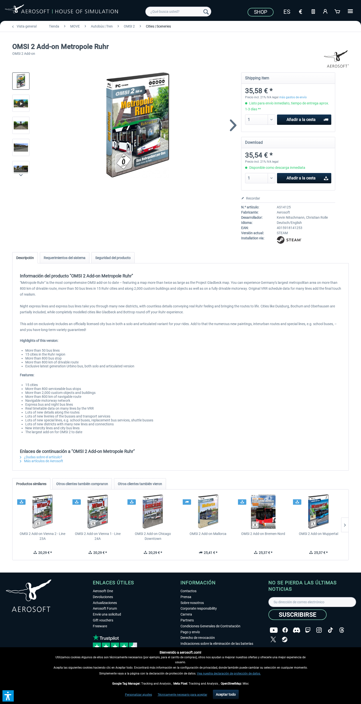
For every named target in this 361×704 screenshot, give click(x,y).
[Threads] (341, 630)
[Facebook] (285, 630)
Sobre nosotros (192, 603)
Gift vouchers (103, 620)
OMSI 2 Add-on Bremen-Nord (263, 534)
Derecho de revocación (197, 638)
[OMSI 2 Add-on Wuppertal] (318, 511)
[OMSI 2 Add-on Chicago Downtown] (153, 511)
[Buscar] (206, 11)
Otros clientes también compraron (82, 484)
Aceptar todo (226, 694)
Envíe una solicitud (107, 614)
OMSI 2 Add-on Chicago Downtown (153, 536)
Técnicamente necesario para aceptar (182, 694)
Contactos (188, 591)
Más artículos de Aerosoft (43, 461)
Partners (187, 620)
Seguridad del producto (113, 258)
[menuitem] (178, 11)
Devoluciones (103, 597)
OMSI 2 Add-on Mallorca (208, 534)
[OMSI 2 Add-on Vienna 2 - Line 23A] (42, 511)
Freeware (100, 626)
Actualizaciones (105, 603)
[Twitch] (307, 630)
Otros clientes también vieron (140, 484)
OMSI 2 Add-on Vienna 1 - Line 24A (98, 536)
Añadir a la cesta (301, 119)
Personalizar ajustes (138, 694)
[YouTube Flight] (274, 630)
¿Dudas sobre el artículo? (42, 457)
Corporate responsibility (198, 608)
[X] (273, 639)
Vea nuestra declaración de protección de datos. (229, 673)
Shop (260, 12)
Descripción (25, 258)
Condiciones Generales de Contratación (210, 626)
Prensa (185, 597)
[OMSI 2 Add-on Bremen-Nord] (263, 511)
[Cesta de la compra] (338, 11)
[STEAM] (284, 639)
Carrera (186, 614)
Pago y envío (190, 632)
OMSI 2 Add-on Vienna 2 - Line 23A (42, 536)
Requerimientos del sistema (64, 258)
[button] (8, 696)
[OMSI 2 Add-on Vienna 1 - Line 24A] (98, 511)
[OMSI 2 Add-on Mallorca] (208, 511)
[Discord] (296, 630)
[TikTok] (330, 630)
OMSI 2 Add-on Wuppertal (318, 534)
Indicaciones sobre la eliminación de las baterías (216, 644)
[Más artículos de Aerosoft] (336, 59)
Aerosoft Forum (105, 608)
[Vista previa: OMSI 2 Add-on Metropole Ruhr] (20, 81)
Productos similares (31, 484)
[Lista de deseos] (313, 11)
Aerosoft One (103, 591)
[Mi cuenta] (325, 11)
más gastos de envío (293, 97)
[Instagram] (319, 630)
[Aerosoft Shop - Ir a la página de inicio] (61, 10)
